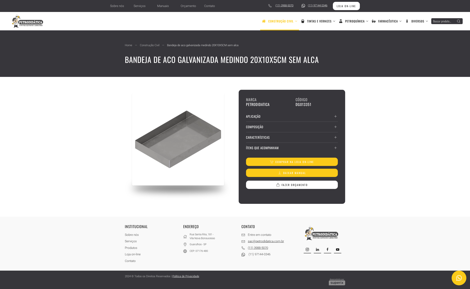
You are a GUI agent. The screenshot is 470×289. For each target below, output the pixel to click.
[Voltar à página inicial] (28, 21)
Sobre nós (117, 6)
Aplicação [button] (253, 116)
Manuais (163, 6)
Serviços (140, 6)
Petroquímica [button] (355, 21)
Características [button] (258, 137)
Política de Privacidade (185, 276)
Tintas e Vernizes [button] (319, 21)
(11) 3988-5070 (284, 5)
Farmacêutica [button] (388, 21)
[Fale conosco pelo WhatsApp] (459, 278)
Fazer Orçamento (295, 185)
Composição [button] (254, 127)
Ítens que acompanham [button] (262, 148)
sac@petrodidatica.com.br (266, 241)
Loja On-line (346, 6)
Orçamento (188, 6)
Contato (209, 6)
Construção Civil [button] (281, 21)
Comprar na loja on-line (294, 162)
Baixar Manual (294, 173)
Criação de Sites (337, 282)
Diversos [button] (417, 21)
